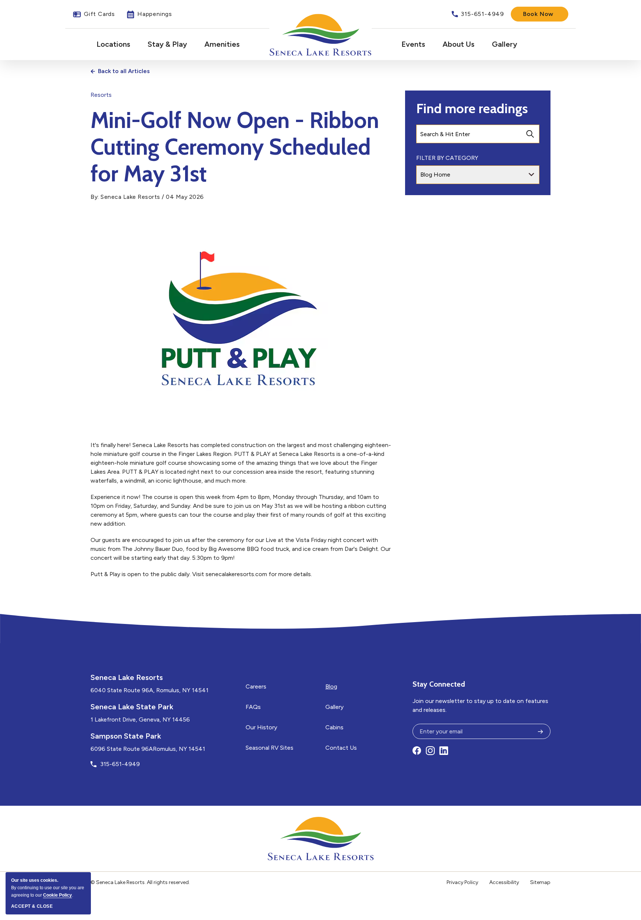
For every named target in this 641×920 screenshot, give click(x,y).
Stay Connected (438, 684)
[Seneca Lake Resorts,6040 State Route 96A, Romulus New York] (320, 34)
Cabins (334, 727)
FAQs (253, 706)
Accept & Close (32, 906)
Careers (256, 686)
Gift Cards (94, 14)
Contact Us (341, 747)
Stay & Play (167, 44)
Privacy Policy (462, 882)
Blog (331, 686)
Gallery (504, 44)
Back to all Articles (124, 71)
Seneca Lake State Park (132, 706)
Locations (113, 44)
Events (413, 44)
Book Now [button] (538, 13)
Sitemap (540, 882)
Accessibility (504, 882)
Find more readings (472, 108)
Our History (261, 727)
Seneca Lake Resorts (127, 677)
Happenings (149, 14)
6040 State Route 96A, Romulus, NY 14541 (149, 690)
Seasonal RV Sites (269, 747)
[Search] (530, 134)
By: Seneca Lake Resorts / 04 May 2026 (147, 196)
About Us (458, 44)
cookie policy (57, 895)
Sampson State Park (126, 736)
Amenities (222, 44)
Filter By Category (447, 157)
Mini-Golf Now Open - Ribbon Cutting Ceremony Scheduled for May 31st (235, 147)
